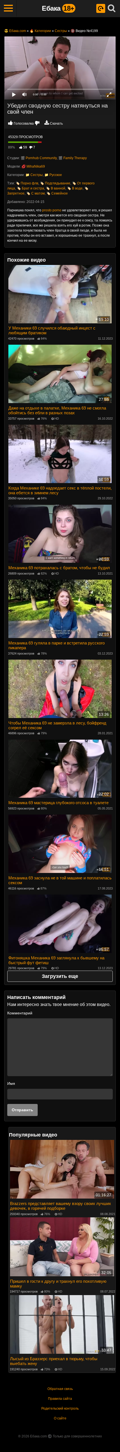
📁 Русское (53, 175)
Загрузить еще (60, 976)
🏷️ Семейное (57, 193)
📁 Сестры (34, 175)
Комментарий (19, 1013)
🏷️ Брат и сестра (30, 188)
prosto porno (51, 210)
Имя (11, 1083)
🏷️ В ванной (55, 188)
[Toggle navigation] (8, 8)
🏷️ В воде (75, 188)
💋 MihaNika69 (33, 166)
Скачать (56, 123)
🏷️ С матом (35, 193)
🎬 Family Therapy (72, 158)
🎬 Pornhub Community (39, 158)
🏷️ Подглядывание (55, 183)
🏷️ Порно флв (27, 183)
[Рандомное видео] (100, 8)
